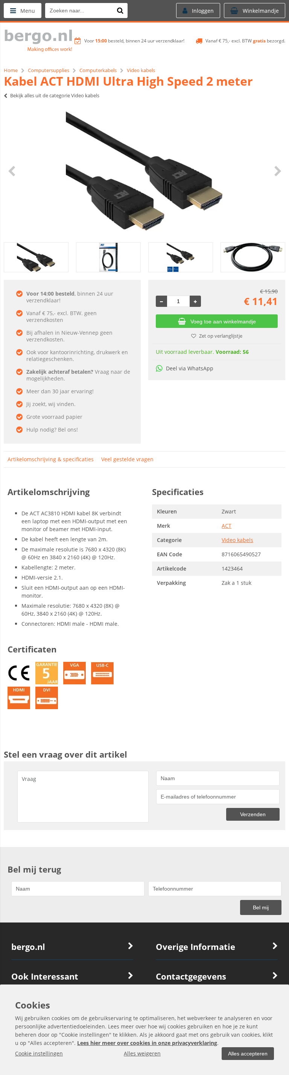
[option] (144, 171)
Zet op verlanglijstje (220, 335)
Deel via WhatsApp (189, 368)
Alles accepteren (248, 1054)
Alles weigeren (142, 1053)
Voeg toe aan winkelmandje (223, 322)
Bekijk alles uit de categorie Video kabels (54, 95)
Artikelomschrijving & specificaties (51, 459)
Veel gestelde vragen (127, 459)
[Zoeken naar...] (120, 10)
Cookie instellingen (39, 1053)
